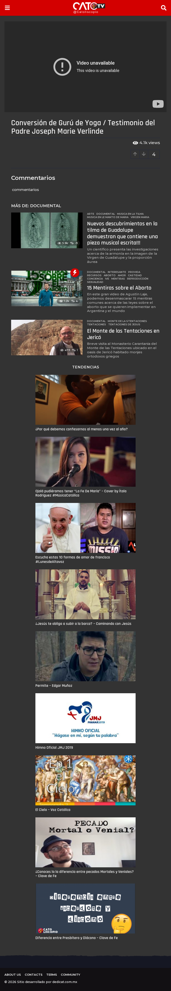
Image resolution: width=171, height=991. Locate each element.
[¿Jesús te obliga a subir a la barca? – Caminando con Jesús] (85, 594)
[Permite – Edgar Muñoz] (85, 656)
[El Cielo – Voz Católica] (85, 780)
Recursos (94, 275)
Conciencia (95, 278)
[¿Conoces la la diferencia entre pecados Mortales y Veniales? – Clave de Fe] (85, 842)
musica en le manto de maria (107, 217)
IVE (107, 278)
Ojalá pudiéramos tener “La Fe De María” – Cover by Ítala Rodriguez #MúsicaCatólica (80, 493)
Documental (45, 205)
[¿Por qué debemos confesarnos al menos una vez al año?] (85, 400)
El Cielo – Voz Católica (52, 809)
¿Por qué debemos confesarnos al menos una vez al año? (81, 429)
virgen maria (140, 217)
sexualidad (95, 282)
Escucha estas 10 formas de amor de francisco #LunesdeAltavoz (72, 559)
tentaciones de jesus (124, 324)
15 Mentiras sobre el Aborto (119, 288)
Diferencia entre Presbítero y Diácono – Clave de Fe (76, 937)
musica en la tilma (130, 213)
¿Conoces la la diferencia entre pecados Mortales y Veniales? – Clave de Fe (84, 873)
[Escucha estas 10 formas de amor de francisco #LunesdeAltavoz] (85, 528)
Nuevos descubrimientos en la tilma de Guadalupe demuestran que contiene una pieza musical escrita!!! (122, 233)
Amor (122, 275)
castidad (135, 275)
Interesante (117, 272)
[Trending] (74, 272)
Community (70, 974)
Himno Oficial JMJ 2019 (54, 747)
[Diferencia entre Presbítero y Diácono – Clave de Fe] (85, 908)
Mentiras (118, 278)
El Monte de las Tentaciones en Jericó (123, 334)
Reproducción (137, 278)
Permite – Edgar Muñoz (53, 685)
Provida (134, 272)
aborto (110, 275)
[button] (7, 7)
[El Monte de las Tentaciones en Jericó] (47, 337)
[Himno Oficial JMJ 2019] (85, 718)
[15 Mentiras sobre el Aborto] (47, 288)
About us (12, 974)
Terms (51, 974)
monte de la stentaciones (127, 321)
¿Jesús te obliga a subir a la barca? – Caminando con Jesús (83, 623)
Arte (90, 213)
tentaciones (96, 324)
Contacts (34, 974)
